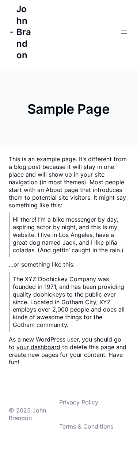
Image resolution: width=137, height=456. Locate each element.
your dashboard (38, 347)
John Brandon (23, 32)
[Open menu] (123, 32)
